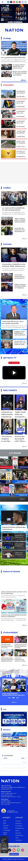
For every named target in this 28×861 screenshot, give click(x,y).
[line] (18, 851)
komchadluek (18, 825)
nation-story (5, 833)
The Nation (18, 821)
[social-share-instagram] (20, 2)
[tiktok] (9, 851)
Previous (1, 689)
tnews (17, 837)
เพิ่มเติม (5, 845)
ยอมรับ (4, 848)
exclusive (6, 825)
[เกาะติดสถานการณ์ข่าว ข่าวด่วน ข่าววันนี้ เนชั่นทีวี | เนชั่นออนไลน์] (14, 30)
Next (26, 689)
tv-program (6, 830)
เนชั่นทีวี (9, 859)
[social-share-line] (17, 2)
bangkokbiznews (19, 828)
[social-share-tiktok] (11, 2)
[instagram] (22, 851)
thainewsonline (19, 835)
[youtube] (14, 851)
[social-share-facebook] (8, 2)
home (4, 820)
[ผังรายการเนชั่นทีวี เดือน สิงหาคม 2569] (14, 739)
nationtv (17, 830)
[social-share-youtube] (14, 2)
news (4, 823)
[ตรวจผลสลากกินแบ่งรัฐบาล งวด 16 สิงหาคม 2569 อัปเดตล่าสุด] (14, 719)
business (5, 828)
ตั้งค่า (4, 851)
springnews (18, 833)
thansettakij (18, 840)
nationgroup (18, 823)
